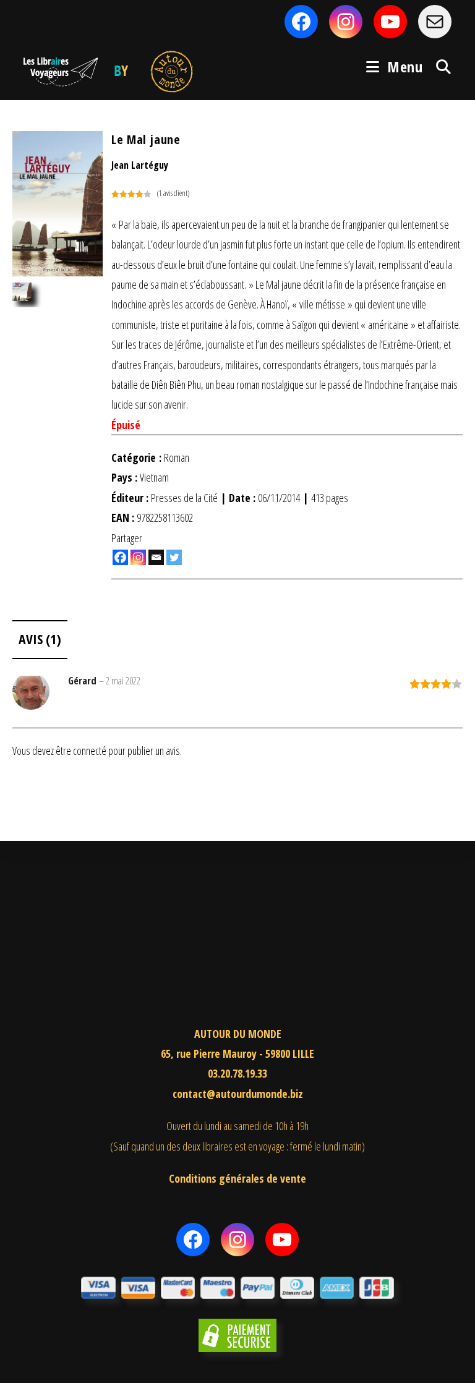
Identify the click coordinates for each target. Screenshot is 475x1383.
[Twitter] (174, 557)
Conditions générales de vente (237, 1178)
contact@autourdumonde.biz (238, 1093)
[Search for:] (439, 66)
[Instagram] (138, 557)
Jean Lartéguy (139, 165)
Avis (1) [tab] (40, 639)
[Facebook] (120, 557)
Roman (176, 457)
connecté (89, 750)
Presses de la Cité (184, 497)
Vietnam (154, 477)
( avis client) (173, 193)
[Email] (156, 557)
